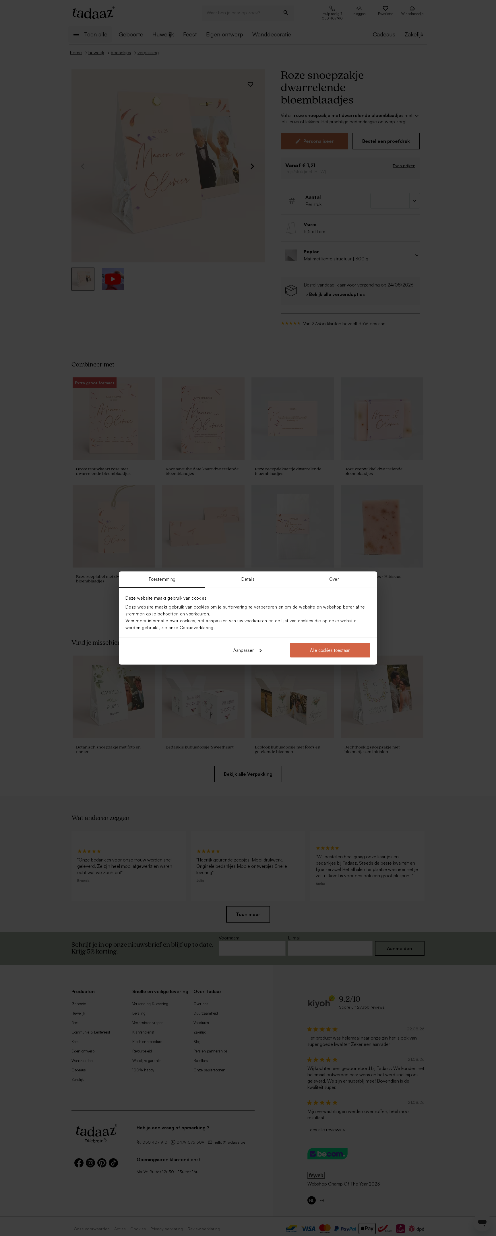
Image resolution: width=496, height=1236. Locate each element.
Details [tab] (248, 579)
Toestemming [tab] (161, 579)
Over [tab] (334, 579)
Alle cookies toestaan (330, 650)
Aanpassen (244, 650)
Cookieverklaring (197, 627)
